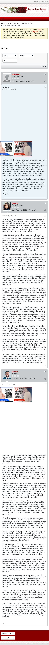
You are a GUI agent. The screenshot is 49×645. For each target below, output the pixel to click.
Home (3, 23)
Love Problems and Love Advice (11, 25)
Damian (15, 372)
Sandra (15, 203)
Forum (9, 23)
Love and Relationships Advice (22, 23)
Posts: (30, 81)
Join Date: (15, 81)
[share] (44, 81)
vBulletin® (36, 643)
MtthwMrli (16, 74)
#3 (45, 384)
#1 (45, 87)
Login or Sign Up (40, 2)
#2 (45, 216)
